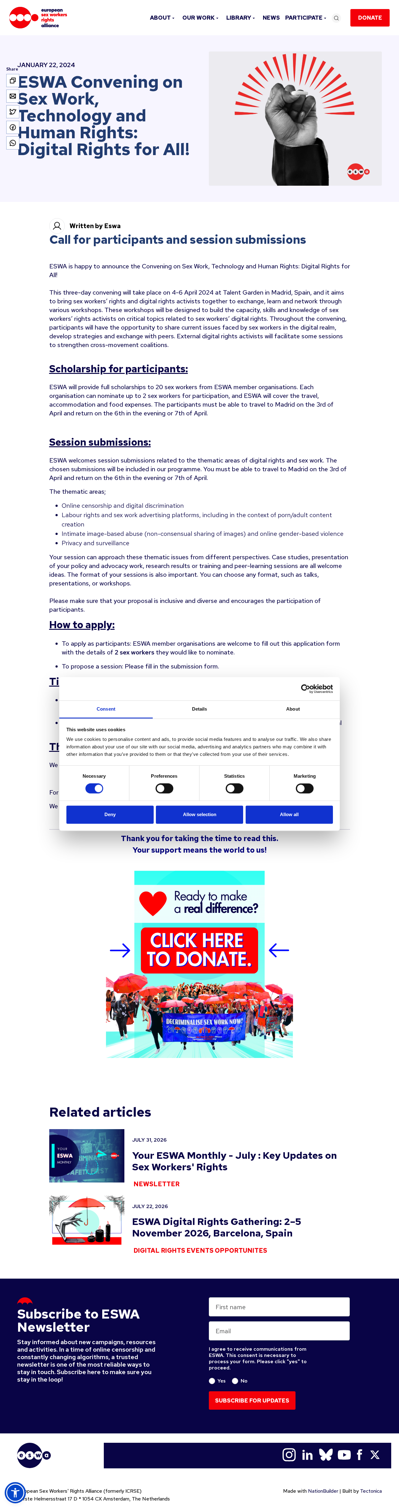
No (244, 1380)
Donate (370, 17)
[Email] (12, 96)
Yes (222, 1380)
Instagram (289, 1455)
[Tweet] (12, 111)
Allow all (289, 814)
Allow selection (199, 814)
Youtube (344, 1455)
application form (316, 643)
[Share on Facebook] (12, 127)
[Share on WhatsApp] (12, 142)
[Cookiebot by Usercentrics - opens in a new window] (305, 688)
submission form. (195, 666)
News (271, 17)
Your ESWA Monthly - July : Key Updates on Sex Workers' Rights (234, 1161)
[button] (15, 1493)
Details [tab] (199, 709)
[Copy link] (12, 80)
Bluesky (326, 1455)
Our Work (198, 17)
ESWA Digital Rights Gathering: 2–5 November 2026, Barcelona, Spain (216, 1227)
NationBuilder (323, 1491)
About (160, 17)
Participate (304, 17)
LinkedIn (307, 1455)
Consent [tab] (106, 709)
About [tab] (293, 709)
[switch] (164, 789)
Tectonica (371, 1491)
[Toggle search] (336, 18)
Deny (110, 814)
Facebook (360, 1455)
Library (238, 17)
